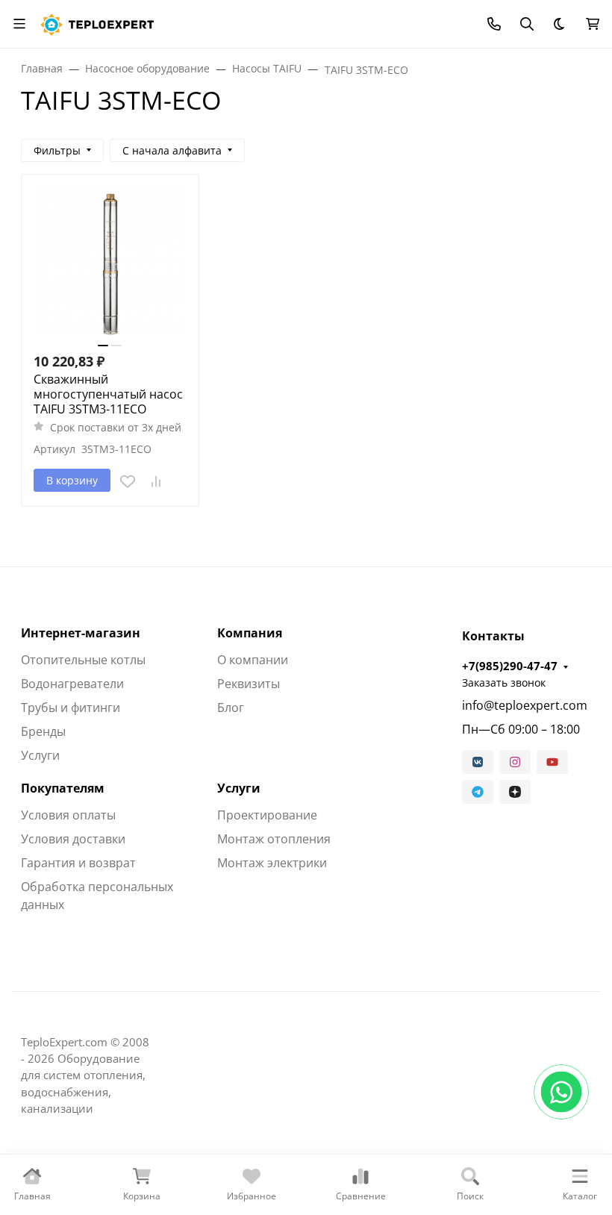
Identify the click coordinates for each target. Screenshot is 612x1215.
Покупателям (62, 788)
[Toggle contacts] (494, 24)
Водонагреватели (72, 683)
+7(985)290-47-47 (510, 665)
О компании (252, 660)
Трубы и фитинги (70, 707)
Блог (230, 707)
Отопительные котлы (83, 660)
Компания (249, 633)
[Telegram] (477, 792)
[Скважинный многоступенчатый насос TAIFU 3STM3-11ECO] (110, 263)
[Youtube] (552, 762)
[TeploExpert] (100, 22)
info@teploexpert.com (524, 705)
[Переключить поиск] (526, 24)
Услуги (40, 755)
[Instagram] (515, 762)
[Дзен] (515, 792)
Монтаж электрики (272, 863)
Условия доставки (73, 839)
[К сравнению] (156, 481)
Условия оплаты (68, 815)
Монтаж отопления (274, 839)
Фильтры (57, 150)
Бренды (43, 731)
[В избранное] (127, 481)
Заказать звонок (504, 682)
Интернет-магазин (80, 633)
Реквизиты (248, 683)
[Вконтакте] (477, 762)
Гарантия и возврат (78, 863)
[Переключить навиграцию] (19, 24)
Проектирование (267, 815)
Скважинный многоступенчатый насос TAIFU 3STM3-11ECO (108, 394)
